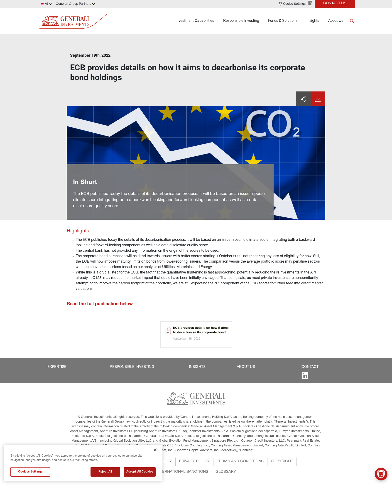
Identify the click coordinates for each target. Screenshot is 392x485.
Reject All (105, 471)
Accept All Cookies (139, 471)
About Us (335, 21)
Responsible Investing (241, 21)
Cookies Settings (30, 471)
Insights (312, 21)
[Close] (155, 450)
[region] (83, 463)
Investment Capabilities (195, 21)
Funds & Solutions (282, 21)
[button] (292, 4)
